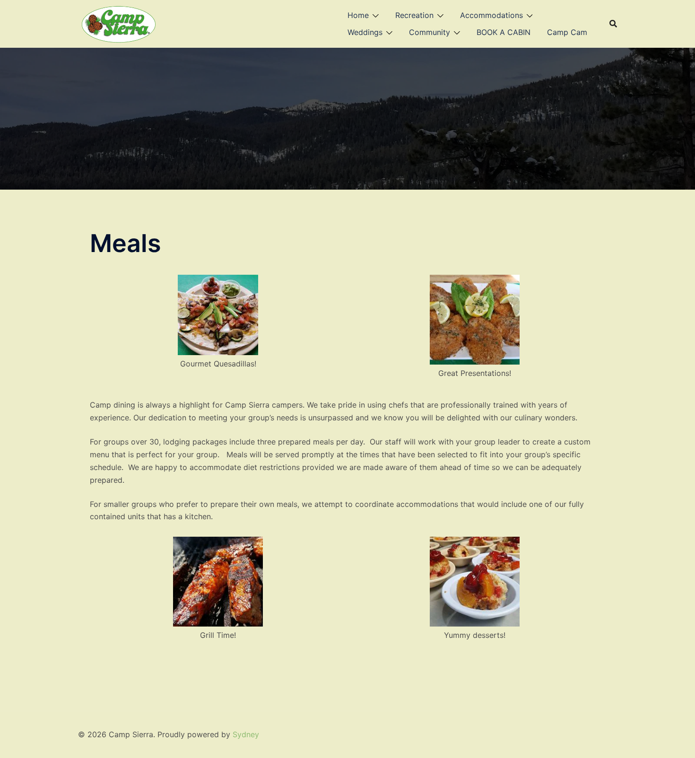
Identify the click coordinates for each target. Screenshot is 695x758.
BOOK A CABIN (503, 32)
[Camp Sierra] (119, 22)
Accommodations (491, 15)
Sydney (246, 734)
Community (429, 32)
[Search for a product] (613, 23)
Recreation (414, 15)
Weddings (365, 32)
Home (358, 15)
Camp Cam (567, 32)
